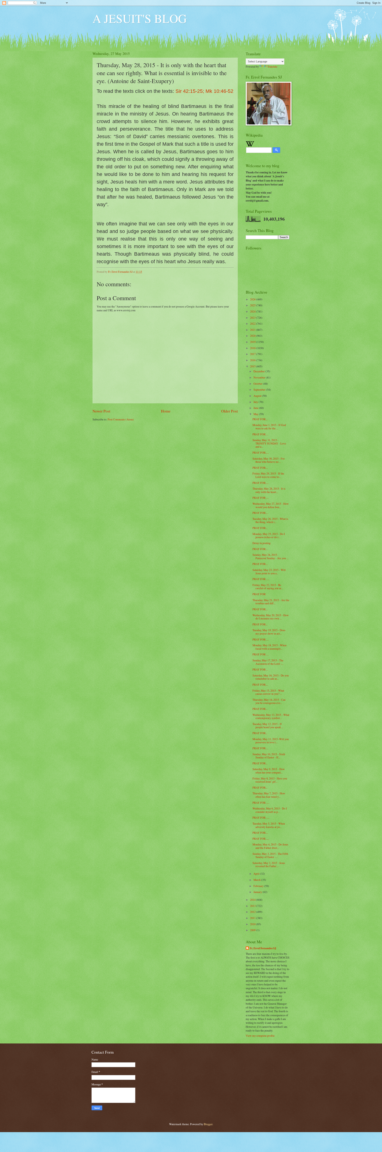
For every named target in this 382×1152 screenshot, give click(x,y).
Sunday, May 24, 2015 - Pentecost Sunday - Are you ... (270, 556)
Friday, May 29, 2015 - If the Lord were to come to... (268, 475)
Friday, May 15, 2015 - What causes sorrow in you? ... (268, 692)
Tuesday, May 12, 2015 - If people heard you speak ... (267, 725)
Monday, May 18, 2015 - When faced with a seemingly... (269, 646)
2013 (253, 906)
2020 (253, 336)
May (256, 414)
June (256, 408)
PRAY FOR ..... (260, 579)
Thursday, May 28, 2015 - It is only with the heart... (268, 490)
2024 (253, 311)
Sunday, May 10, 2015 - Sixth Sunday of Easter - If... (268, 755)
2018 (253, 348)
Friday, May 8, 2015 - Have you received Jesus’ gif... (269, 780)
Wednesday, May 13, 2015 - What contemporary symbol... (270, 716)
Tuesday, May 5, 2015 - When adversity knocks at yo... (268, 825)
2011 (253, 918)
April (256, 873)
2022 (253, 323)
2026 (253, 299)
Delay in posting (261, 543)
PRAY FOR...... (260, 838)
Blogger (208, 1124)
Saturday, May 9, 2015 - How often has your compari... (268, 770)
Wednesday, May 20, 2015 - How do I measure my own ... (270, 616)
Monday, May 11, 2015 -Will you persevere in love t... (270, 740)
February (258, 886)
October (258, 383)
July (256, 402)
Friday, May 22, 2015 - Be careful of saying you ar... (267, 586)
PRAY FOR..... (260, 452)
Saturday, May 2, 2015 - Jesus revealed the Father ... (268, 864)
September (259, 389)
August (257, 396)
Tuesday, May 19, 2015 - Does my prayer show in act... (268, 631)
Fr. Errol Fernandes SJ (263, 948)
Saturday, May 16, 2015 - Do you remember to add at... (270, 677)
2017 (253, 354)
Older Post (229, 411)
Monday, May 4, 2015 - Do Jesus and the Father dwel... (270, 846)
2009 (253, 930)
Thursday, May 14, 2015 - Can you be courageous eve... (269, 701)
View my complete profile (260, 1035)
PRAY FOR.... (260, 419)
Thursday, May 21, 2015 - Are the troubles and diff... (270, 601)
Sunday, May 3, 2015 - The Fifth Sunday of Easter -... (270, 855)
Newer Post (101, 411)
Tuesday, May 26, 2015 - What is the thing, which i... (270, 520)
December (259, 371)
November (259, 377)
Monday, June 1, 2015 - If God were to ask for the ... (269, 426)
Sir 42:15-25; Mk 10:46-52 (204, 91)
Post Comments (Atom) (121, 419)
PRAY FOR (259, 594)
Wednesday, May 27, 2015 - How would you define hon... (270, 505)
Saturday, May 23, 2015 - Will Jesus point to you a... (269, 571)
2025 (253, 305)
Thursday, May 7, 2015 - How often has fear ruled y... (268, 795)
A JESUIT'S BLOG (140, 18)
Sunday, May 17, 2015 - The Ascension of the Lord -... (267, 662)
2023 (253, 317)
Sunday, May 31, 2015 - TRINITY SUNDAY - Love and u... (269, 443)
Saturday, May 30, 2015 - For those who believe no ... (268, 460)
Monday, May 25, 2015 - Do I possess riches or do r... (268, 535)
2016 (253, 360)
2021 (253, 330)
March (257, 880)
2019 (253, 342)
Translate (272, 66)
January (258, 892)
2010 (253, 924)
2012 (253, 912)
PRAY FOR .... (260, 498)
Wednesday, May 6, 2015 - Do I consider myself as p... (269, 810)
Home (166, 411)
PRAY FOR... (259, 528)
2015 (253, 366)
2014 (253, 900)
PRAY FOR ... (260, 434)
